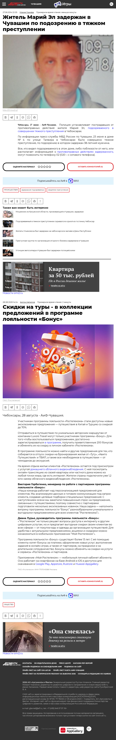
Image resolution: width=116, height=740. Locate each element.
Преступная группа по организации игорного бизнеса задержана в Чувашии (52, 241)
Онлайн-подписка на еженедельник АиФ (42, 667)
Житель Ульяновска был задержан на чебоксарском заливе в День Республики (53, 231)
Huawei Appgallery (87, 564)
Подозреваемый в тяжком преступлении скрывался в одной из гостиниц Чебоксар (55, 221)
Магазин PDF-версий (82, 663)
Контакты (27, 663)
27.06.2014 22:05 (10, 12)
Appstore (56, 564)
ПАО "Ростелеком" (11, 400)
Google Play (42, 564)
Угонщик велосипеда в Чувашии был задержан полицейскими (45, 250)
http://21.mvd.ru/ (10, 110)
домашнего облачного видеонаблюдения (56, 469)
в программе (53, 442)
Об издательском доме (45, 663)
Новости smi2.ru (13, 293)
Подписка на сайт (72, 667)
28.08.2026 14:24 (10, 302)
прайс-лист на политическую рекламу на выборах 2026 (49, 674)
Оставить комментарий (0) (90, 167)
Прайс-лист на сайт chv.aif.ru (37, 670)
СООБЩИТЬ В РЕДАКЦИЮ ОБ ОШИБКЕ (94, 674)
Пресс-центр (65, 663)
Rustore (68, 564)
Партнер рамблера (48, 729)
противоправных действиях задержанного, (85, 151)
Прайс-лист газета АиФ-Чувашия (68, 670)
